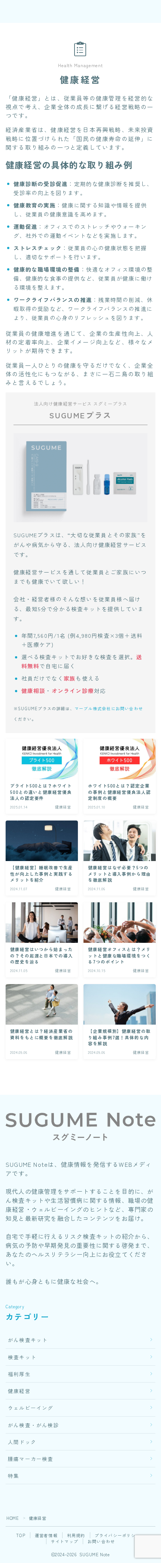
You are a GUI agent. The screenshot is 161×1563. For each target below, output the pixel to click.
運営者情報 (46, 1535)
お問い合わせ (101, 1541)
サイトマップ (64, 1541)
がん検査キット (28, 1340)
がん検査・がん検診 (33, 1425)
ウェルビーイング (31, 1407)
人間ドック (22, 1442)
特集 (13, 1475)
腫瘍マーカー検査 (31, 1458)
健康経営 (19, 1391)
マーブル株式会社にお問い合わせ (109, 708)
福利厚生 (19, 1374)
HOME (12, 1518)
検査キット (22, 1357)
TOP (20, 1535)
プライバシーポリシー (117, 1535)
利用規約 (76, 1535)
